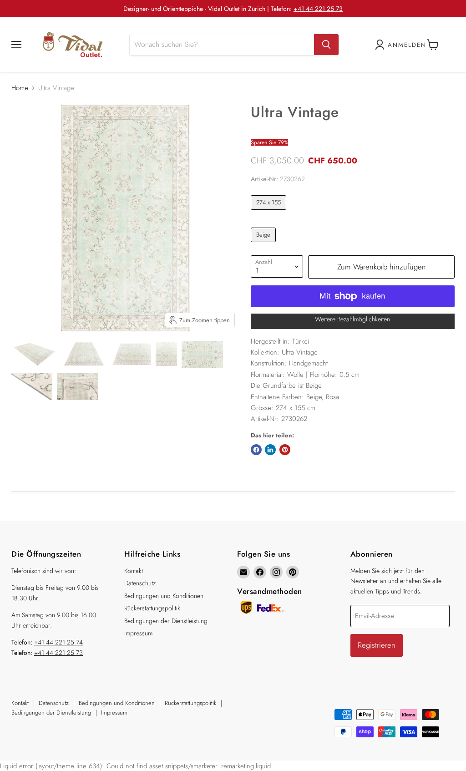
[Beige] (265, 244)
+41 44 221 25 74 (58, 642)
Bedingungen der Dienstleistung (166, 620)
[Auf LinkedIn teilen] (270, 449)
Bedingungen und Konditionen (163, 595)
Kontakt (133, 570)
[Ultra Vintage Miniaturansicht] (34, 354)
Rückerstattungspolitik (152, 608)
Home (19, 88)
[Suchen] (326, 44)
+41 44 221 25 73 (318, 8)
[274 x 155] (270, 212)
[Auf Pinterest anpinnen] (284, 449)
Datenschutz (140, 583)
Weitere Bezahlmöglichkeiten (352, 319)
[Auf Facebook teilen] (256, 449)
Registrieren (376, 644)
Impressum (138, 633)
